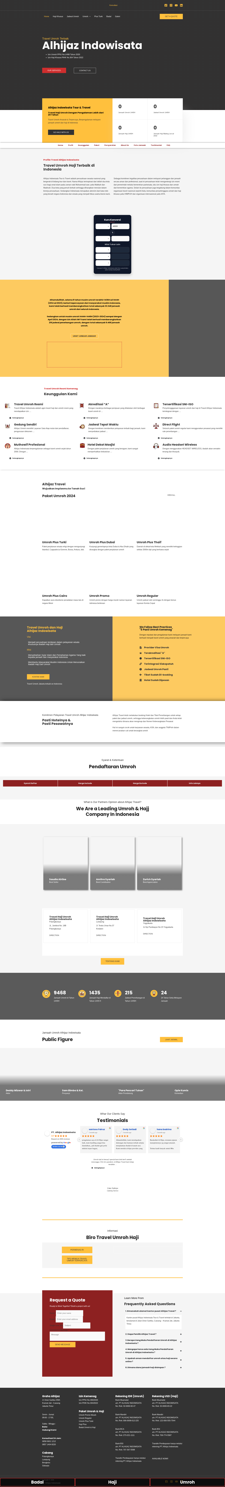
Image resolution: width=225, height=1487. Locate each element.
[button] (89, 16)
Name (53, 1313)
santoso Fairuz (97, 1129)
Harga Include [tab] (85, 783)
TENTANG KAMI (112, 961)
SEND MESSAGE (62, 1345)
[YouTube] (176, 5)
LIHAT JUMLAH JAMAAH (84, 336)
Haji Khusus (58, 16)
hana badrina (164, 1129)
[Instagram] (171, 5)
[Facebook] (165, 5)
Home (46, 16)
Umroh (85, 16)
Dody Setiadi (130, 1129)
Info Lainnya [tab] (194, 783)
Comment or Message (59, 1330)
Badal (108, 16)
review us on (57, 1146)
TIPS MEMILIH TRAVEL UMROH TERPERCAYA (77, 1260)
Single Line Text (56, 1325)
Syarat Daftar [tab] (30, 783)
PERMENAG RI (77, 1250)
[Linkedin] (181, 5)
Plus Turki (98, 16)
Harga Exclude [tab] (140, 783)
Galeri (117, 16)
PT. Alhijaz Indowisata (63, 1132)
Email (53, 1319)
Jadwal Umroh (73, 16)
